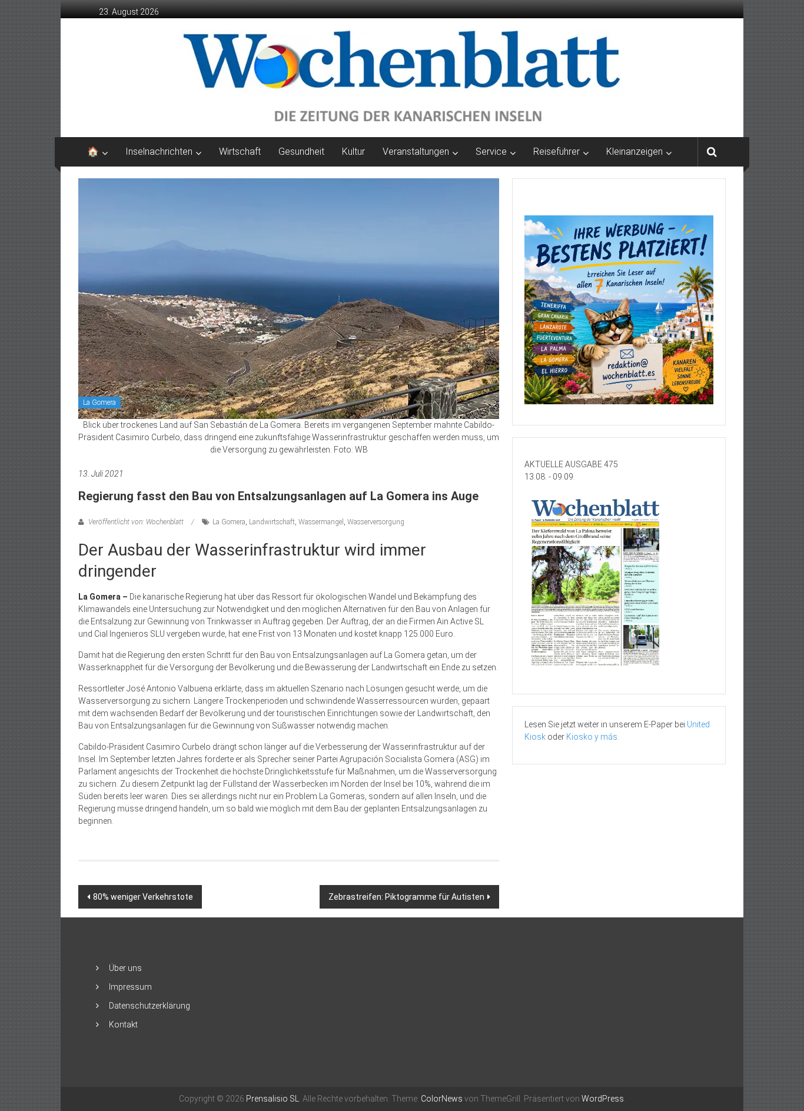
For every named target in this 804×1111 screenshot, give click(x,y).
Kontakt (123, 1024)
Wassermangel (321, 522)
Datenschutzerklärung (149, 1005)
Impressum (130, 987)
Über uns (125, 968)
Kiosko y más (591, 736)
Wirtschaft (240, 151)
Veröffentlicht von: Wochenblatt (136, 522)
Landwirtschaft (272, 522)
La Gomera (99, 402)
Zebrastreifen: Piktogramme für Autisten (406, 897)
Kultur (353, 151)
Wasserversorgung (375, 522)
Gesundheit (301, 151)
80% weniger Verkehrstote (143, 897)
